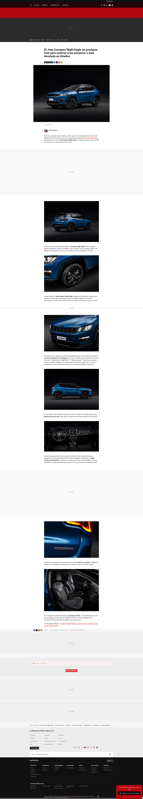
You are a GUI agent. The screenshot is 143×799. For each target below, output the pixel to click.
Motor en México (49, 744)
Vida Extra (44, 770)
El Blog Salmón (107, 767)
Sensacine (57, 767)
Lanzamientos (54, 5)
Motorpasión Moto (83, 770)
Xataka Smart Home (34, 774)
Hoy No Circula (62, 741)
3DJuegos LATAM (46, 786)
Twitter (107, 5)
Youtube (110, 5)
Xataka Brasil (33, 788)
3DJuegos (44, 767)
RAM (66, 39)
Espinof (56, 770)
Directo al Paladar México (70, 786)
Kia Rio (60, 744)
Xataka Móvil (33, 770)
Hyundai (32, 738)
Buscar (110, 754)
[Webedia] (109, 1)
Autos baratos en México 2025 (46, 725)
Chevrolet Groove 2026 (77, 725)
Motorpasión (81, 767)
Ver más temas (34, 748)
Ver (72, 670)
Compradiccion (94, 772)
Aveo (54, 39)
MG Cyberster (96, 725)
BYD (31, 744)
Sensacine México (58, 786)
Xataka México (33, 786)
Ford (58, 39)
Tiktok (112, 5)
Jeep (51, 630)
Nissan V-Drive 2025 (59, 725)
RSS (91, 747)
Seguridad (32, 735)
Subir (108, 760)
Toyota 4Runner (87, 725)
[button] (53, 130)
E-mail (61, 62)
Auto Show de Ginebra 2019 (78, 630)
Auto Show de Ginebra (91, 138)
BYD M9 (68, 725)
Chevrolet (48, 39)
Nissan (42, 39)
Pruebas (44, 5)
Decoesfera (93, 770)
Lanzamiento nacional (50, 741)
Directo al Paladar (70, 767)
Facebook (101, 5)
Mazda (46, 738)
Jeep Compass (64, 630)
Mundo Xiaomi (33, 776)
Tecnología (47, 735)
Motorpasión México (83, 786)
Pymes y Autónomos (108, 770)
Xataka (31, 767)
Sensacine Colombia (59, 788)
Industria (56, 630)
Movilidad (65, 5)
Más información (73, 797)
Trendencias (94, 767)
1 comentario (49, 62)
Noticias (36, 5)
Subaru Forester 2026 (105, 725)
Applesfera (32, 772)
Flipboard (59, 62)
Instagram (104, 5)
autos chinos (33, 741)
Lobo (62, 39)
